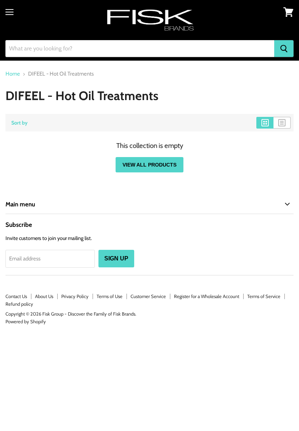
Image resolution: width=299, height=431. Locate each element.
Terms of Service (263, 296)
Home (12, 74)
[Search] (284, 48)
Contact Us (16, 296)
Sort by (19, 123)
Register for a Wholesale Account (206, 296)
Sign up (116, 258)
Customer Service (148, 296)
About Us (44, 296)
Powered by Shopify (25, 321)
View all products (149, 165)
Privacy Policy (75, 296)
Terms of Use (110, 296)
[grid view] (264, 123)
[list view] (282, 123)
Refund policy (19, 304)
